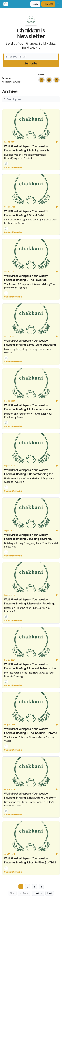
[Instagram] (56, 80)
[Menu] (58, 3)
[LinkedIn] (49, 80)
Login (35, 4)
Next (36, 893)
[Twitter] (41, 80)
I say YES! (48, 4)
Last (49, 893)
